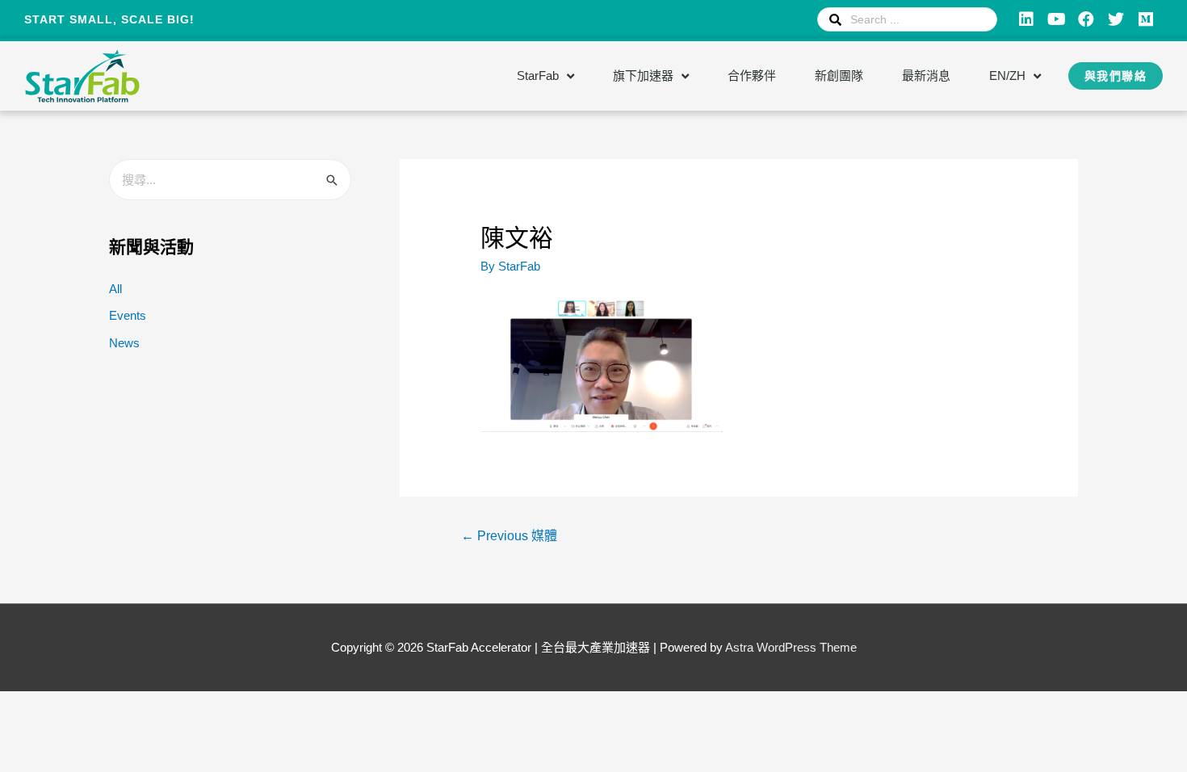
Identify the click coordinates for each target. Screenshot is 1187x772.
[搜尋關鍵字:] (230, 180)
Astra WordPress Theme (791, 647)
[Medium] (1146, 19)
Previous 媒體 (509, 536)
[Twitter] (1116, 19)
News (124, 343)
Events (127, 315)
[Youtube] (1056, 19)
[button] (1116, 76)
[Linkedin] (1026, 19)
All (115, 289)
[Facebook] (1086, 19)
